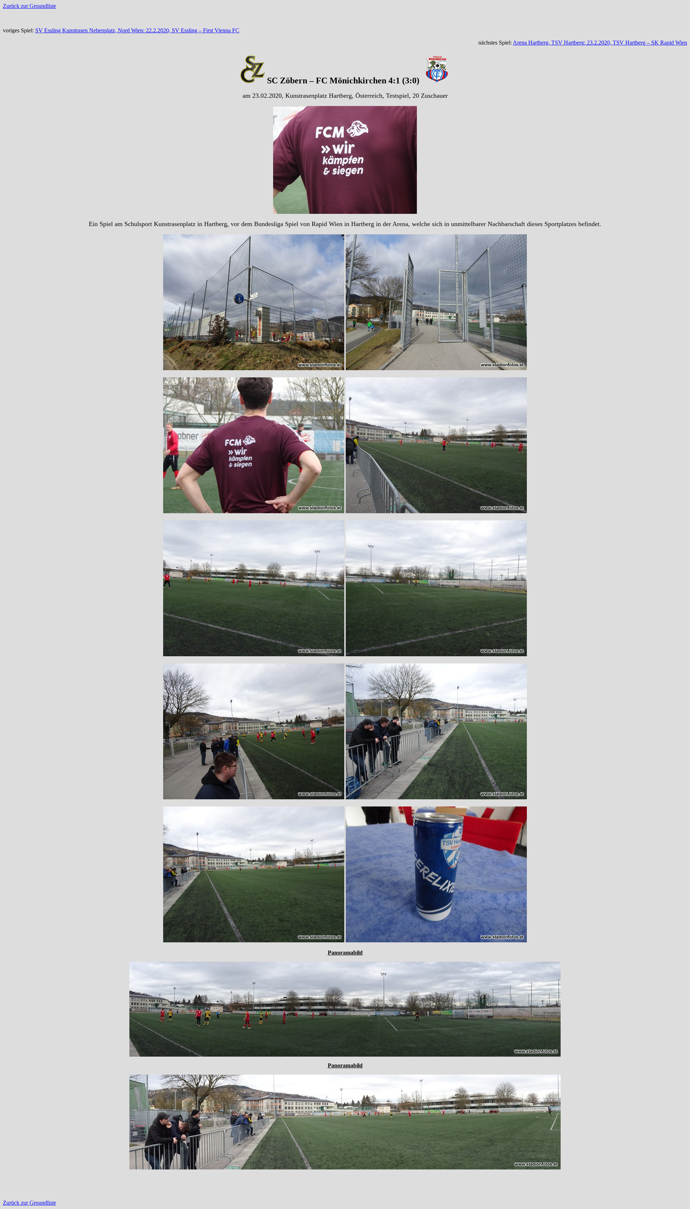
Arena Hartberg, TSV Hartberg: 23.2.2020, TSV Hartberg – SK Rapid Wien (600, 43)
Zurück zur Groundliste (29, 6)
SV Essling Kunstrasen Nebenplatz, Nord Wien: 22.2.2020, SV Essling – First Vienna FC (137, 30)
